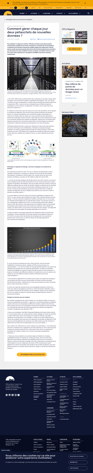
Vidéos (74, 404)
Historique (36, 391)
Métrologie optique (64, 413)
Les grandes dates (64, 419)
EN (85, 7)
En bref (22, 13)
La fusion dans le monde (64, 450)
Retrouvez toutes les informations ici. (38, 4)
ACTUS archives (77, 386)
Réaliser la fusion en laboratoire (51, 384)
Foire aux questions (38, 393)
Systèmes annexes (51, 416)
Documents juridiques (36, 396)
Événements (76, 389)
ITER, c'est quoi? (38, 379)
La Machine (46, 13)
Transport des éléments (50, 422)
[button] (90, 12)
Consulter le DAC (51, 427)
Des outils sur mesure (63, 410)
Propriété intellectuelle (76, 445)
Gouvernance (37, 386)
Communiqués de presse (51, 450)
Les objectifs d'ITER (51, 392)
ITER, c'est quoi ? (38, 444)
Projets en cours (64, 384)
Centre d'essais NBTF (63, 390)
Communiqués (76, 391)
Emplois (35, 442)
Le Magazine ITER (77, 393)
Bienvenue (49, 442)
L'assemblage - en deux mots (64, 396)
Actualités (75, 382)
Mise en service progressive (63, 407)
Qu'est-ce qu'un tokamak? (51, 411)
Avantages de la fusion (50, 387)
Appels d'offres (76, 442)
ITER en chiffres (50, 444)
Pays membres (37, 384)
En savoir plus (70, 98)
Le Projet (59, 13)
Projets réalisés (63, 386)
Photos (74, 401)
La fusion (34, 13)
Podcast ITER (76, 396)
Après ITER (49, 399)
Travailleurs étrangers (76, 449)
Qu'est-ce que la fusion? (51, 380)
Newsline (75, 384)
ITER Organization (38, 382)
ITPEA (61, 442)
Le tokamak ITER (51, 414)
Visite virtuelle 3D (77, 406)
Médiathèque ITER (77, 408)
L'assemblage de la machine (64, 400)
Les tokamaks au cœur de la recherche (51, 396)
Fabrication (49, 419)
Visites (35, 399)
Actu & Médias (73, 13)
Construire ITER (63, 382)
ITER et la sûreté (51, 424)
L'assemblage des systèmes (64, 403)
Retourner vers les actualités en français (19, 19)
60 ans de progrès (51, 390)
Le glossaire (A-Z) (51, 401)
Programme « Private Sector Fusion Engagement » (65, 446)
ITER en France (37, 389)
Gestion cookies (5, 450)
